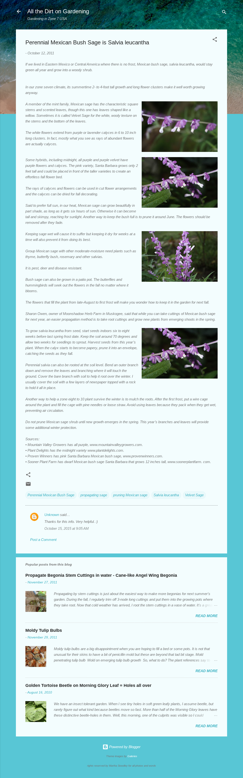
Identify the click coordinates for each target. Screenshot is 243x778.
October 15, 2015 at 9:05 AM (66, 528)
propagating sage (93, 495)
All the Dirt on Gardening (58, 11)
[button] (215, 40)
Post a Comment (43, 540)
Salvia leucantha (166, 495)
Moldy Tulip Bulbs (43, 630)
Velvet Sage (194, 495)
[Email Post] (28, 485)
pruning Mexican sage (130, 495)
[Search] (224, 13)
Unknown (51, 515)
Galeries (132, 756)
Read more (207, 616)
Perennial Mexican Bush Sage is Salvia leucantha (87, 42)
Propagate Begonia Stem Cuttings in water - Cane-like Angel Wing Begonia (101, 575)
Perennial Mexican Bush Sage (51, 495)
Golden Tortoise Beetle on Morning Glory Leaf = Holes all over (88, 685)
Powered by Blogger (124, 747)
